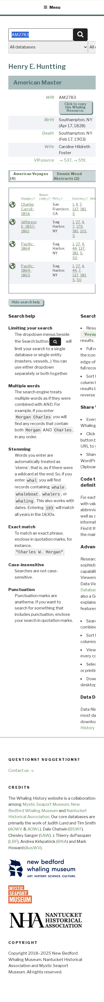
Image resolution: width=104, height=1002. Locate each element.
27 (78, 222)
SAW (45, 835)
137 (75, 209)
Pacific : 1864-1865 (27, 270)
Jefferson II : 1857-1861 (29, 226)
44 (74, 248)
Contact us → (21, 770)
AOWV (15, 829)
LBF (13, 841)
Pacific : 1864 (27, 246)
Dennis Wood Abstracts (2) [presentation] (68, 176)
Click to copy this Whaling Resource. (75, 107)
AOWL (33, 829)
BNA (62, 841)
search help (26, 302)
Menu (54, 7)
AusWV (33, 847)
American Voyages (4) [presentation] (29, 176)
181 (83, 209)
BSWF (75, 829)
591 (82, 160)
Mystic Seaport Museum (45, 804)
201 (83, 231)
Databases (90, 589)
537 (68, 160)
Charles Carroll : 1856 (27, 209)
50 (74, 258)
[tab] (31, 176)
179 (79, 226)
